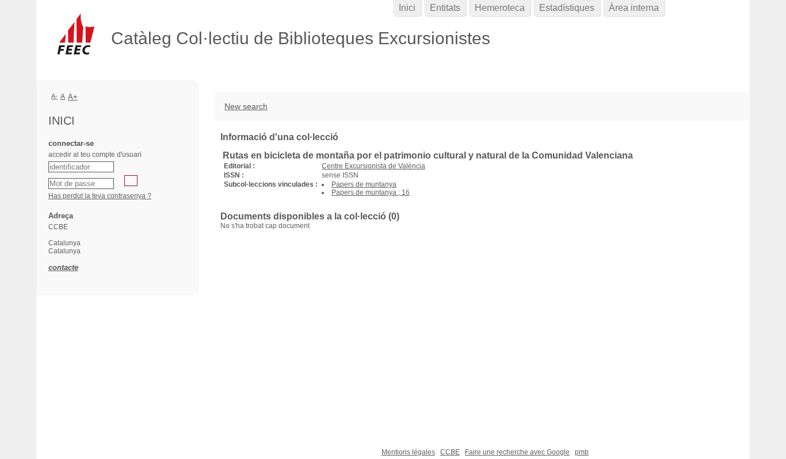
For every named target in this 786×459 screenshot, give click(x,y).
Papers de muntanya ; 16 (370, 192)
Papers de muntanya (363, 184)
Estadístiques (566, 8)
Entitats (445, 8)
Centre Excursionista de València (373, 166)
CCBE (450, 452)
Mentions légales (408, 452)
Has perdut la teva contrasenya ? (99, 196)
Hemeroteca (500, 8)
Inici (407, 8)
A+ (73, 96)
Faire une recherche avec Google (517, 452)
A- (54, 95)
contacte (63, 267)
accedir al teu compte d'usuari (95, 155)
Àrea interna (634, 8)
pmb (582, 452)
